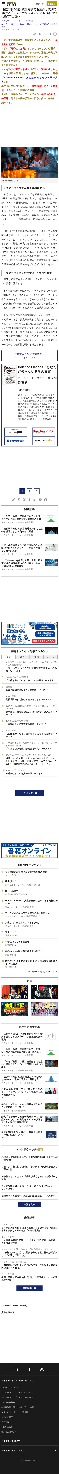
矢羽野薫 (29, 21)
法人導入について (9, 1431)
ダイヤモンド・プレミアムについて (16, 1392)
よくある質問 (7, 1417)
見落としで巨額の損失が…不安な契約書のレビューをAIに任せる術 (29, 1158)
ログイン (40, 4)
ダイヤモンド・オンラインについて (17, 1380)
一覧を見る (29, 1204)
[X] (17, 1370)
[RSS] (42, 1370)
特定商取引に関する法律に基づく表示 (17, 1407)
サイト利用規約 (8, 1402)
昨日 (22, 657)
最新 (8, 657)
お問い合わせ (7, 1426)
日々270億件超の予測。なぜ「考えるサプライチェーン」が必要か (29, 1188)
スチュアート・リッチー (12, 21)
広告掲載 (5, 1422)
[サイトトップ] (11, 4)
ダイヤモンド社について (12, 1450)
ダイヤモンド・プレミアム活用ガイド (17, 1397)
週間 (36, 657)
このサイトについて (10, 1387)
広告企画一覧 (8, 1312)
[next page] (37, 491)
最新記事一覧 (29, 1288)
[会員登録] (52, 3)
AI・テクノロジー (9, 24)
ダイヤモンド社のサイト (12, 1440)
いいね (50, 657)
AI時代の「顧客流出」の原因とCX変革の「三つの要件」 (29, 1196)
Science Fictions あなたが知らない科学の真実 (29, 25)
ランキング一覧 (29, 792)
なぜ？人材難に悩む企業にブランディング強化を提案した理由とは (29, 1168)
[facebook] (29, 1370)
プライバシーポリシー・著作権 (14, 1412)
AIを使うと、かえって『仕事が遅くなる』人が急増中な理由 (29, 1178)
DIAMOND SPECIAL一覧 (14, 1305)
